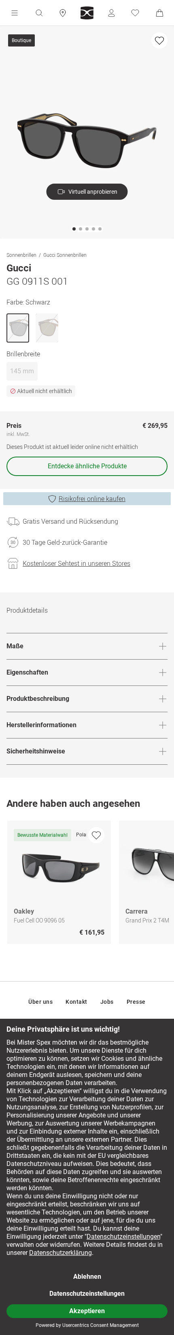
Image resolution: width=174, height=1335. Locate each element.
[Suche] (39, 13)
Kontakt (76, 1002)
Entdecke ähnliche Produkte (87, 466)
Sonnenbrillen (21, 255)
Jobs (107, 1002)
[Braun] (47, 328)
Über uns (40, 1002)
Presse (136, 1002)
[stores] (63, 13)
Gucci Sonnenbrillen (65, 255)
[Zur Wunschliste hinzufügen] (159, 40)
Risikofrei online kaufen (92, 498)
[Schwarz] (17, 328)
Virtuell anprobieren (92, 191)
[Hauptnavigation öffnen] (14, 13)
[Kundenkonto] (111, 13)
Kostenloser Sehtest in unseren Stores (76, 563)
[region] (87, 884)
